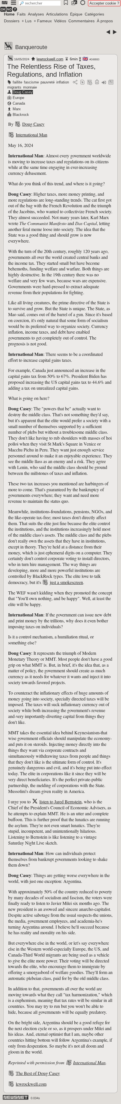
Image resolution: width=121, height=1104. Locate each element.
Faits (21, 14)
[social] (75, 82)
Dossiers (11, 21)
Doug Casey (23, 92)
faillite (17, 82)
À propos (105, 21)
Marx (17, 109)
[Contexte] (90, 82)
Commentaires (81, 21)
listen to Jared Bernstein (60, 802)
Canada (19, 103)
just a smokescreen (66, 582)
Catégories (94, 14)
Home (9, 14)
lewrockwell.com (50, 59)
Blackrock (21, 115)
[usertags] (82, 82)
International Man (31, 135)
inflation (62, 82)
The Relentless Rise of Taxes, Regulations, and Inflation (51, 70)
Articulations (57, 14)
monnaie (30, 87)
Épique (76, 14)
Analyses (36, 14)
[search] (40, 3)
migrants (14, 87)
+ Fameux (43, 21)
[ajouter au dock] (104, 82)
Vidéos (60, 21)
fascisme (31, 82)
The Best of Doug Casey (38, 1073)
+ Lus (27, 21)
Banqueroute (31, 47)
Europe (18, 98)
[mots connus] (97, 82)
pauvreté (48, 82)
